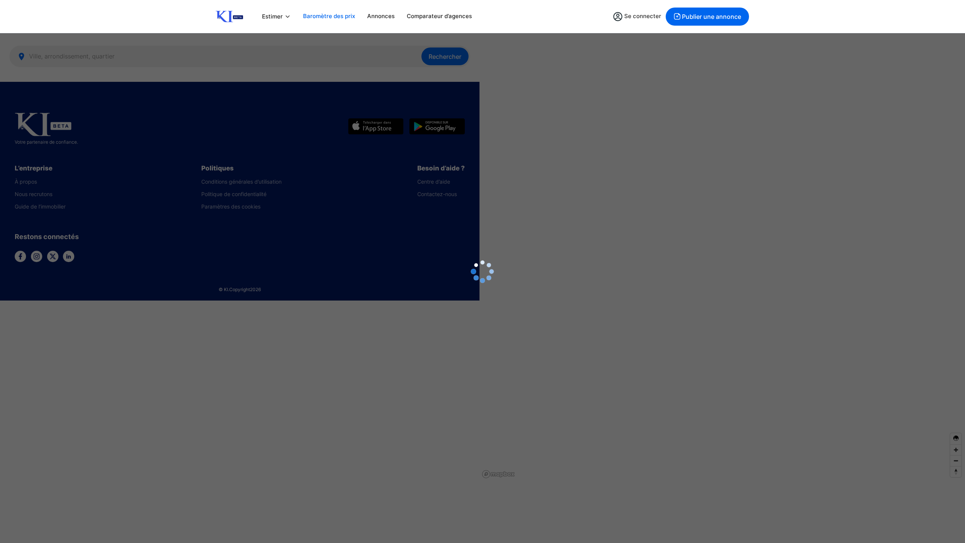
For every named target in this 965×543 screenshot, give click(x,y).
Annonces (381, 16)
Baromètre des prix (329, 16)
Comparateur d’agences (439, 16)
